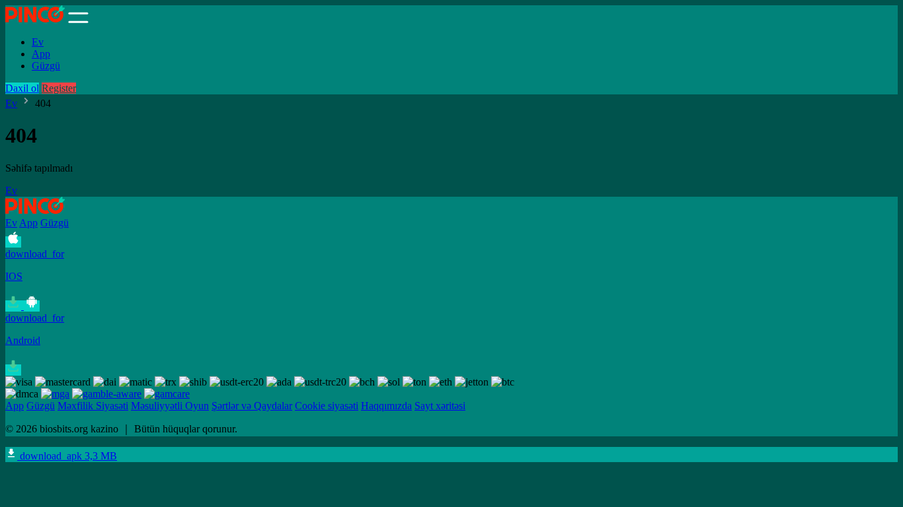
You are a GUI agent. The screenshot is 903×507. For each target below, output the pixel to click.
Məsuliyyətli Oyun (170, 405)
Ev (38, 42)
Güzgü (46, 65)
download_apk (67, 455)
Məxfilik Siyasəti (93, 405)
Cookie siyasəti (326, 405)
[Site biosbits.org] (35, 19)
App (41, 53)
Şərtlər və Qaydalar (252, 405)
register (59, 88)
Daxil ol (22, 88)
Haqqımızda (386, 405)
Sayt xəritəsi (439, 405)
